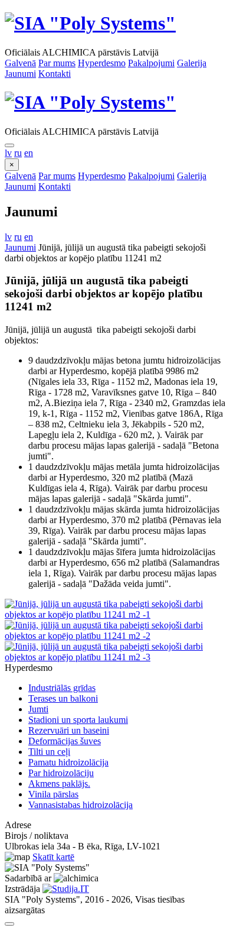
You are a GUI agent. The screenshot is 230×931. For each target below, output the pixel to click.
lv (8, 153)
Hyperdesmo (102, 63)
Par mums (56, 63)
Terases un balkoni (63, 698)
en (28, 153)
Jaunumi (20, 74)
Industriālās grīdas (62, 688)
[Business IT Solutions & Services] (65, 889)
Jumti (38, 709)
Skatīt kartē (53, 857)
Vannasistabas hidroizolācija (80, 805)
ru (18, 153)
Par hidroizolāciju (61, 773)
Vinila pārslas (53, 794)
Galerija (191, 63)
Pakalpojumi (151, 63)
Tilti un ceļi (49, 752)
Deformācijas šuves (64, 741)
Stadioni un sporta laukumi (78, 720)
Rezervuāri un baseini (68, 730)
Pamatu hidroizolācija (68, 762)
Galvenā (20, 63)
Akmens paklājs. (59, 783)
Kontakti (54, 74)
